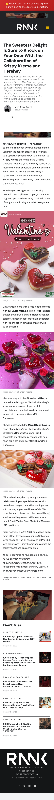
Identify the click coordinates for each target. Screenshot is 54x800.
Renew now (12, 6)
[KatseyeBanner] (45, 698)
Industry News (12, 632)
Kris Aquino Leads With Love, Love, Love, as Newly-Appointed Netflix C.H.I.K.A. (18, 684)
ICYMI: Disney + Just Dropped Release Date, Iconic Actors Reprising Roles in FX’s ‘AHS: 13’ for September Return (19, 661)
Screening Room (13, 653)
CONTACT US (31, 774)
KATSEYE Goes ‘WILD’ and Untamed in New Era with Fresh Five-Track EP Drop (19, 705)
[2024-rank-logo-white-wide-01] (27, 25)
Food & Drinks (19, 577)
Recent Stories (32, 577)
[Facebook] (7, 117)
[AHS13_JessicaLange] (45, 653)
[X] (12, 117)
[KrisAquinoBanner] (45, 677)
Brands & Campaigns (16, 677)
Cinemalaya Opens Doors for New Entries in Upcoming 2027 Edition (19, 639)
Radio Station (12, 698)
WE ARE (20, 774)
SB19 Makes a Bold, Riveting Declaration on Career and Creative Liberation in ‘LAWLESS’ (17, 727)
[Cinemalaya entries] (45, 632)
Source (43, 577)
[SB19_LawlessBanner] (45, 719)
